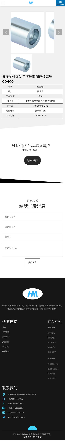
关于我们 (6, 332)
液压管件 (51, 358)
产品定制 (6, 342)
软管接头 (51, 333)
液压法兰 (51, 378)
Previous (6, 32)
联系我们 (32, 160)
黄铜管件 (51, 327)
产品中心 (6, 337)
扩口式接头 (52, 342)
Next (59, 32)
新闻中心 (6, 346)
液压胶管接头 (53, 368)
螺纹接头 (51, 337)
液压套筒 (51, 373)
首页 (4, 327)
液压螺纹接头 (53, 364)
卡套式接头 (52, 352)
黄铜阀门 (51, 347)
